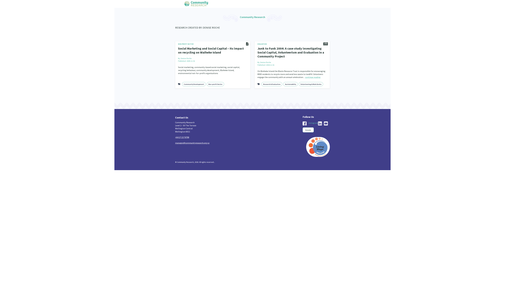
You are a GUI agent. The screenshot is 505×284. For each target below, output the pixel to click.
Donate (308, 129)
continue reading (312, 76)
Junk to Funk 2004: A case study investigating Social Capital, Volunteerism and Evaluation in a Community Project (291, 52)
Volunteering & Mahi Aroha (311, 83)
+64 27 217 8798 (182, 136)
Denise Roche (186, 57)
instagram (313, 121)
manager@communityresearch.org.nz (192, 141)
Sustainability (290, 83)
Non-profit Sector (185, 44)
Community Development (194, 83)
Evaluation (262, 44)
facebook (305, 122)
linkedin (320, 122)
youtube (326, 122)
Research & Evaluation (272, 83)
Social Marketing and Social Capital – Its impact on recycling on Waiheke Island (209, 50)
